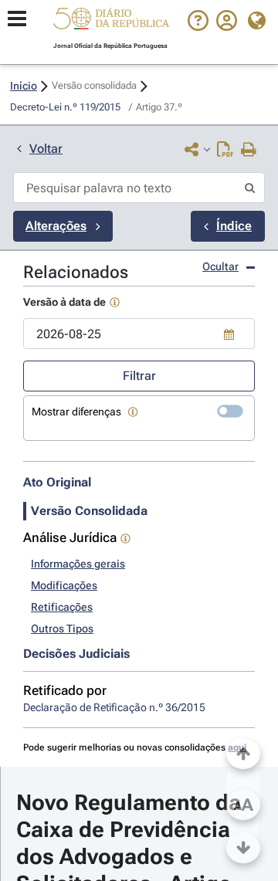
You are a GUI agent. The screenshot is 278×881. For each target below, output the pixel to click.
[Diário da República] (111, 22)
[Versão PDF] (225, 150)
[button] (111, 21)
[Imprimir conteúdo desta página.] (249, 150)
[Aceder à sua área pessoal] (226, 27)
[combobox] (139, 333)
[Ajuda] (198, 27)
